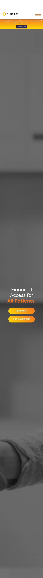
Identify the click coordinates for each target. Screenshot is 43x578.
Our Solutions (21, 319)
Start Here (22, 27)
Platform (21, 311)
